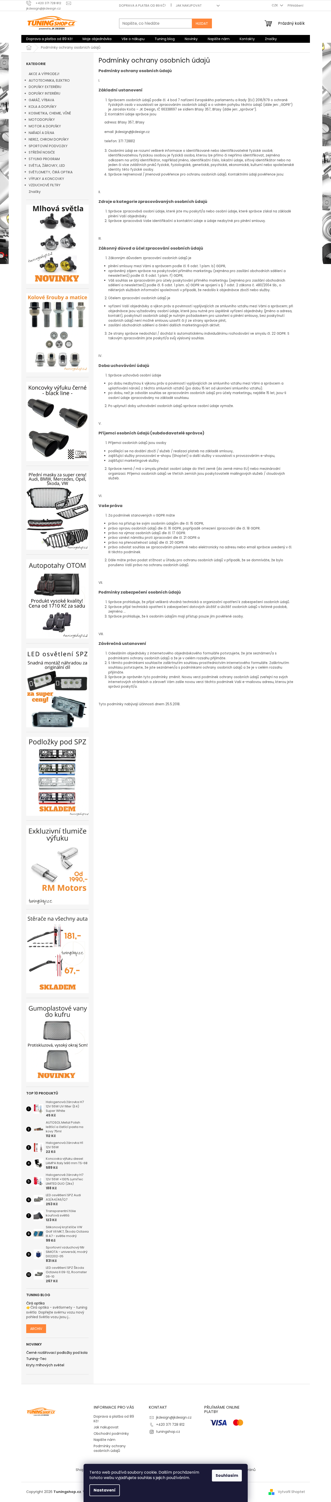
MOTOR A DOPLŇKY (45, 126)
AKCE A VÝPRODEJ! (44, 73)
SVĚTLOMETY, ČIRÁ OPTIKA (51, 172)
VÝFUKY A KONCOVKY (46, 178)
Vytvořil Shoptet (291, 1491)
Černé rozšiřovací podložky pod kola (56, 1353)
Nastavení (105, 1490)
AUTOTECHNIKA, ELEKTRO (49, 80)
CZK (275, 5)
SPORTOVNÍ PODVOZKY (48, 146)
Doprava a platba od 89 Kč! (142, 5)
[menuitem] (49, 39)
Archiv (36, 1328)
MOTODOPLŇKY (42, 119)
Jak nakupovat (189, 5)
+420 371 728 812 (170, 1424)
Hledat (202, 23)
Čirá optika (35, 1303)
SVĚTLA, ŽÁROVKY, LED (47, 165)
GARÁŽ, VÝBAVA (41, 100)
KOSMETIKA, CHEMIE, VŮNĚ (50, 113)
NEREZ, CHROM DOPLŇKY (49, 139)
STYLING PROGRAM (44, 158)
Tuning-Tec (36, 1359)
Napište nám (104, 1439)
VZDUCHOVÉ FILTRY (45, 185)
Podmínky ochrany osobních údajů (110, 1448)
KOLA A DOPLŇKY (43, 106)
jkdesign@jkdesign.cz (174, 1417)
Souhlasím (227, 1475)
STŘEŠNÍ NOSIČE (42, 152)
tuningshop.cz (168, 1431)
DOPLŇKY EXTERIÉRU (45, 86)
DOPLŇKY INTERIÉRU (44, 93)
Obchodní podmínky (111, 1433)
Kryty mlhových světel (45, 1365)
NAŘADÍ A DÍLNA (41, 132)
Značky (35, 191)
